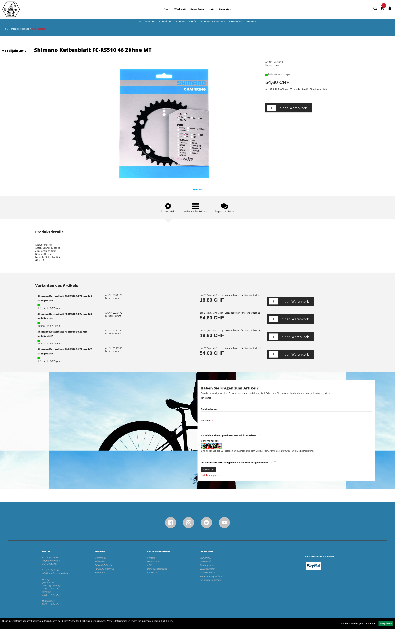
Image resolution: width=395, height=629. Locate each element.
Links (211, 9)
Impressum (153, 572)
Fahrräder (165, 21)
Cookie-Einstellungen (352, 623)
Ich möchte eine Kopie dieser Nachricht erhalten (228, 435)
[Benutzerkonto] (390, 8)
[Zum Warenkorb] (382, 8)
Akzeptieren (385, 623)
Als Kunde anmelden (210, 579)
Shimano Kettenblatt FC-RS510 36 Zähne (62, 331)
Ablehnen (371, 623)
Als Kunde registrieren (211, 576)
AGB (149, 565)
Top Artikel (205, 557)
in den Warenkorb (293, 108)
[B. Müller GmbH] (11, 9)
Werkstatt (180, 9)
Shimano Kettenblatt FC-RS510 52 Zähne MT (64, 349)
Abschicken (208, 469)
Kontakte (224, 9)
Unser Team (197, 9)
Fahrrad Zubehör (186, 21)
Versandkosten (207, 568)
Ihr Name (206, 397)
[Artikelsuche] (375, 8)
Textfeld (205, 420)
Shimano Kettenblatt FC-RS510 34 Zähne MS (64, 296)
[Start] (6, 28)
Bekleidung (236, 21)
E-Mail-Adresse (209, 409)
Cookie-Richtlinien (163, 620)
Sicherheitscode (210, 440)
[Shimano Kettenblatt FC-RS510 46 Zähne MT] (165, 122)
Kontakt (151, 557)
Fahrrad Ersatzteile (213, 21)
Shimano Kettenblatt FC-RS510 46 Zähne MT (93, 49)
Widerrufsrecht (208, 572)
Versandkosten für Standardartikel (308, 89)
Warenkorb (205, 561)
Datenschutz (153, 561)
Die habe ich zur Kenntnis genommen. (235, 462)
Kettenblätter (39, 28)
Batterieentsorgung (157, 568)
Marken (251, 21)
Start (167, 9)
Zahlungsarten (207, 565)
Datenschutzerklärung (217, 462)
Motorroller (147, 21)
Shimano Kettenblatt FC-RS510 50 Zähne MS (64, 314)
